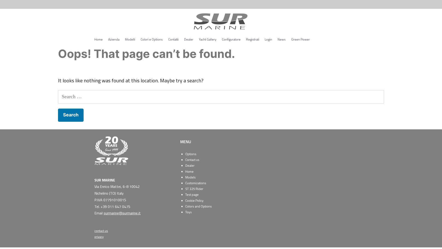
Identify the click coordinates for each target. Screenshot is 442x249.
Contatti (173, 39)
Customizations (195, 183)
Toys (188, 212)
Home (98, 39)
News (282, 39)
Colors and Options (198, 206)
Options (190, 153)
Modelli (130, 39)
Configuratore (231, 39)
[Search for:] (221, 96)
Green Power (300, 39)
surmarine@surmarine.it (122, 213)
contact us (101, 230)
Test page (192, 194)
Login (268, 39)
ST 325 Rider (194, 188)
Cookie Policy (194, 200)
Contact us (192, 159)
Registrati (252, 39)
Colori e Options (152, 39)
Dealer (188, 39)
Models (190, 177)
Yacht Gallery (207, 39)
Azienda (113, 39)
